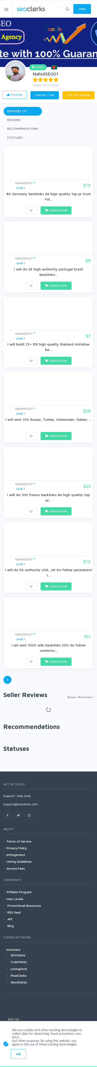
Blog (10, 926)
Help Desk (24, 796)
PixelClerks (18, 975)
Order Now (57, 210)
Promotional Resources (24, 905)
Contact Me (44, 95)
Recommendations (22, 128)
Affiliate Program (19, 892)
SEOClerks (18, 955)
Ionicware (13, 949)
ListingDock (19, 969)
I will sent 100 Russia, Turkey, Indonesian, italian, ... (48, 419)
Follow (16, 94)
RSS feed (14, 912)
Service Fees (16, 868)
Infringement (16, 855)
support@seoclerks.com (20, 804)
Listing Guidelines (19, 861)
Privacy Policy (17, 848)
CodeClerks (19, 962)
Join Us (13, 1019)
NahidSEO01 (45, 73)
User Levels (15, 899)
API (9, 919)
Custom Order (78, 95)
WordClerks (19, 982)
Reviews (14, 120)
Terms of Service (19, 841)
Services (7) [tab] (17, 111)
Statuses (15, 137)
